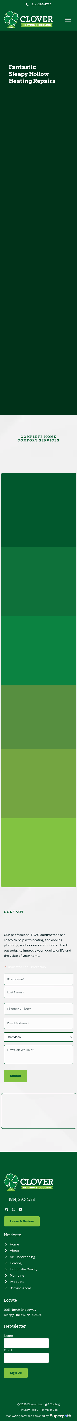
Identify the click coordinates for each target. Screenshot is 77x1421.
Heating (15, 190)
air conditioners (44, 164)
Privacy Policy (29, 1409)
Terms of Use (49, 1409)
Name (8, 1336)
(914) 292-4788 (41, 4)
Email (8, 1350)
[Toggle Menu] (68, 20)
